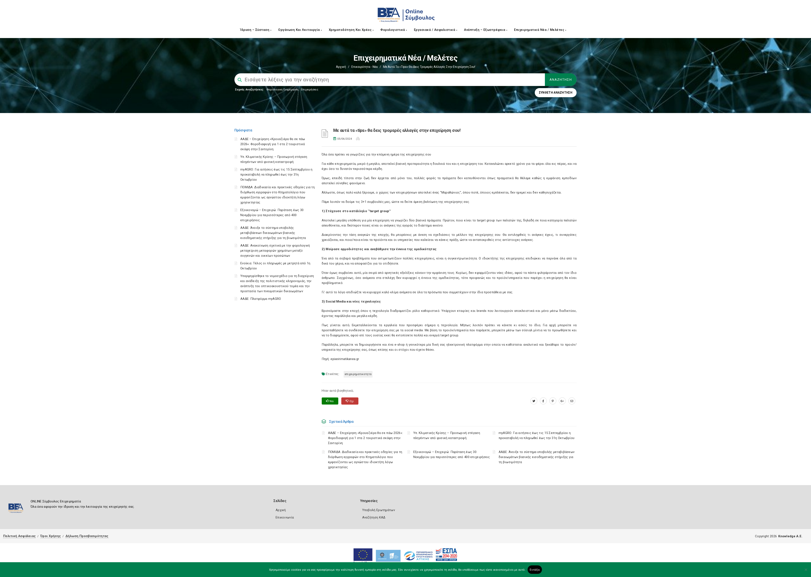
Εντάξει (535, 569)
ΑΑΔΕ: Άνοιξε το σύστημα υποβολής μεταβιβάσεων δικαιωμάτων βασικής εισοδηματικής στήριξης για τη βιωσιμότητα (273, 233)
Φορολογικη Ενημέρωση (282, 89)
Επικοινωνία (285, 517)
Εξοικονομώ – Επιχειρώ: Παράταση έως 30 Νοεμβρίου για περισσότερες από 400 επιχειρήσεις (271, 215)
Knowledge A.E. (790, 536)
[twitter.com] (534, 401)
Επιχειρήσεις (309, 89)
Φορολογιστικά (393, 30)
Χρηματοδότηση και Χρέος (351, 30)
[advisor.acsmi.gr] (572, 401)
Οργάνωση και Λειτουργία (299, 30)
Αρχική (341, 66)
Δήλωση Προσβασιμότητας (87, 536)
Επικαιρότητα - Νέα (364, 66)
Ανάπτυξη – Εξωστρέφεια (485, 30)
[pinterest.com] (553, 401)
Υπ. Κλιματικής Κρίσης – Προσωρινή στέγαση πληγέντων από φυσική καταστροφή (446, 435)
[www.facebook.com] (543, 401)
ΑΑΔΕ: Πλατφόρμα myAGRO (260, 299)
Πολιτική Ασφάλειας (19, 536)
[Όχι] (806, 571)
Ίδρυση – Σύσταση (255, 30)
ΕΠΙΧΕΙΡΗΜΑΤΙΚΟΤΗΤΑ (358, 374)
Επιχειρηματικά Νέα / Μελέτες (539, 30)
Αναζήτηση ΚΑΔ (373, 517)
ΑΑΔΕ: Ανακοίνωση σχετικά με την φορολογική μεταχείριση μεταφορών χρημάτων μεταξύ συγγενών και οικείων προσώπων (275, 251)
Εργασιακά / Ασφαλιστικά (435, 30)
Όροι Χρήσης (50, 536)
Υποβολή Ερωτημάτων (378, 510)
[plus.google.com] (562, 401)
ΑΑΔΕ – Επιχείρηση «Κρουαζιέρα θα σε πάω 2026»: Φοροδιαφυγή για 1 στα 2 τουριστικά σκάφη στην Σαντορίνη (272, 144)
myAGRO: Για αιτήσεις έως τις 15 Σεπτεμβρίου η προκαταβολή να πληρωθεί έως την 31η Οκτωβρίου (276, 174)
